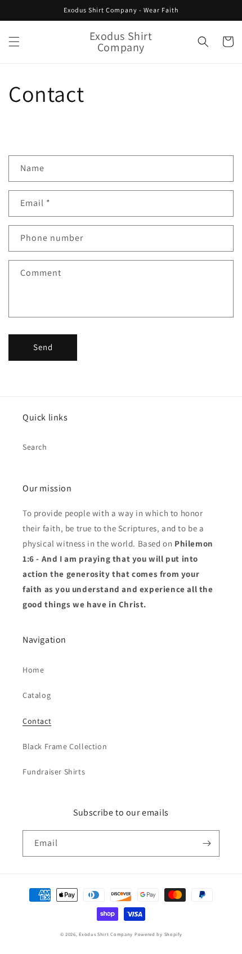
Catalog (37, 695)
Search (35, 447)
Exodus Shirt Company (106, 934)
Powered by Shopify (158, 934)
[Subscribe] (206, 843)
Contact (37, 721)
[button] (14, 41)
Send (43, 347)
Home (33, 670)
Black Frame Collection (65, 746)
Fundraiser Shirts (54, 772)
